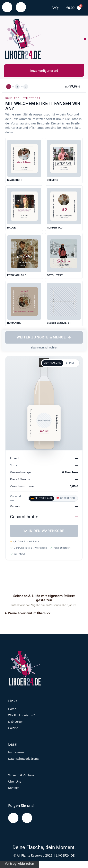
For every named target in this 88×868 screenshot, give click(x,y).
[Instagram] (21, 7)
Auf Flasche (52, 363)
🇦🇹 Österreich (65, 498)
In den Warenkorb (46, 531)
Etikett (71, 363)
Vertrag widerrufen (19, 863)
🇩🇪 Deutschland (41, 498)
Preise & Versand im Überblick (29, 613)
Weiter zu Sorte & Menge (41, 337)
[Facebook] (7, 7)
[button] (85, 39)
